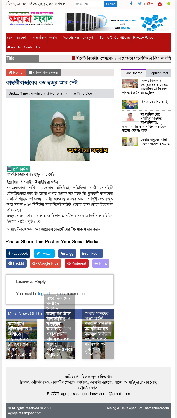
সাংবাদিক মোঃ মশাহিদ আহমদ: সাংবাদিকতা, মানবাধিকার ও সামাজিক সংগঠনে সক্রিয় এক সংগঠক (144, 122)
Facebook (19, 253)
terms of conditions (115, 37)
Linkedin (93, 253)
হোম (9, 37)
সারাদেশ (21, 37)
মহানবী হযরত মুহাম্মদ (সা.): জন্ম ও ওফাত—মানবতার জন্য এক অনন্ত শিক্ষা (97, 341)
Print (102, 263)
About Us (14, 47)
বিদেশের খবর (71, 37)
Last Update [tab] (133, 73)
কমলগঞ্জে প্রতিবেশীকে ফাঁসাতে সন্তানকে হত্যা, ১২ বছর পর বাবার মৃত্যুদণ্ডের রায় (20, 339)
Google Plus (48, 263)
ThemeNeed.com (156, 408)
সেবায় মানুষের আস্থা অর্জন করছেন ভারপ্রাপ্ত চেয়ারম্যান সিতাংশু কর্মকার (98, 324)
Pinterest (78, 263)
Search (110, 4)
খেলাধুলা (88, 37)
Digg (69, 253)
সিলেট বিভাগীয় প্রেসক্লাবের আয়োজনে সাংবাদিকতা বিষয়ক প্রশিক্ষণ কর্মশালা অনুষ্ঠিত (145, 87)
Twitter (46, 253)
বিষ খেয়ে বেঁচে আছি (154, 102)
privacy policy (143, 37)
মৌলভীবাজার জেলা (45, 72)
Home (17, 72)
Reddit (18, 263)
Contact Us (32, 47)
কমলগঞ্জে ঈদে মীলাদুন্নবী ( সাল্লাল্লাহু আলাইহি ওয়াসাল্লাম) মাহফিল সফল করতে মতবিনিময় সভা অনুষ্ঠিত (59, 334)
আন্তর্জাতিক (39, 37)
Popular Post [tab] (158, 73)
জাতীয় (53, 37)
